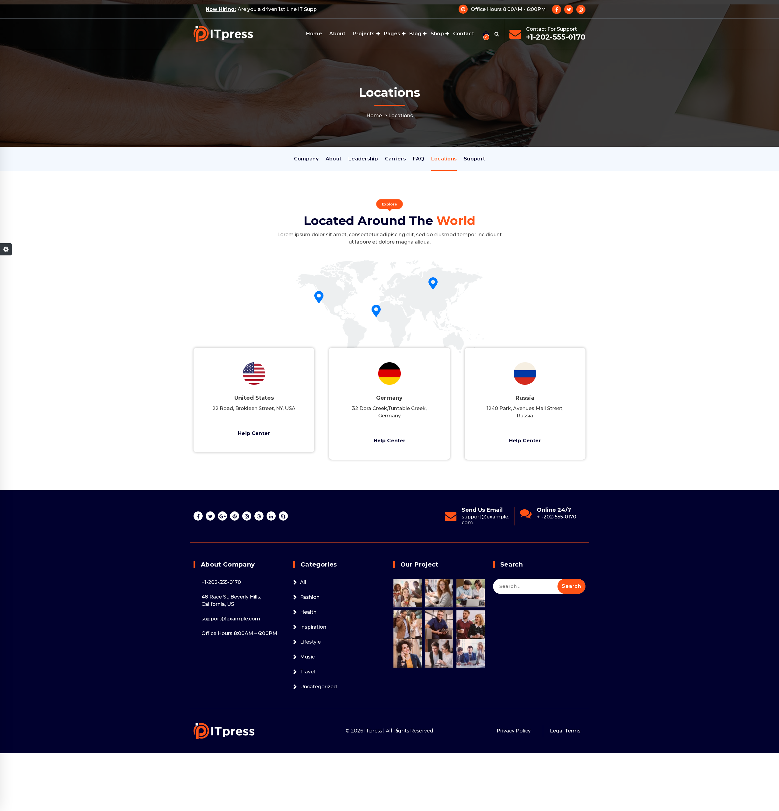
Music (307, 657)
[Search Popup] (496, 34)
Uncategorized (318, 687)
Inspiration (313, 627)
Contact (463, 34)
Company (306, 159)
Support (474, 159)
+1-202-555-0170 (555, 37)
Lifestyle (310, 642)
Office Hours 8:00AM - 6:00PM (508, 9)
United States (254, 398)
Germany (389, 398)
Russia (524, 398)
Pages (392, 34)
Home (314, 34)
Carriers (395, 159)
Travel (307, 672)
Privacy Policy (514, 731)
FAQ (418, 159)
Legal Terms (565, 731)
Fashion (310, 597)
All (303, 582)
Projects (364, 34)
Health (308, 612)
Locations (444, 159)
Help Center (254, 433)
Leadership (363, 159)
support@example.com (442, 519)
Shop (437, 34)
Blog (415, 34)
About (337, 34)
